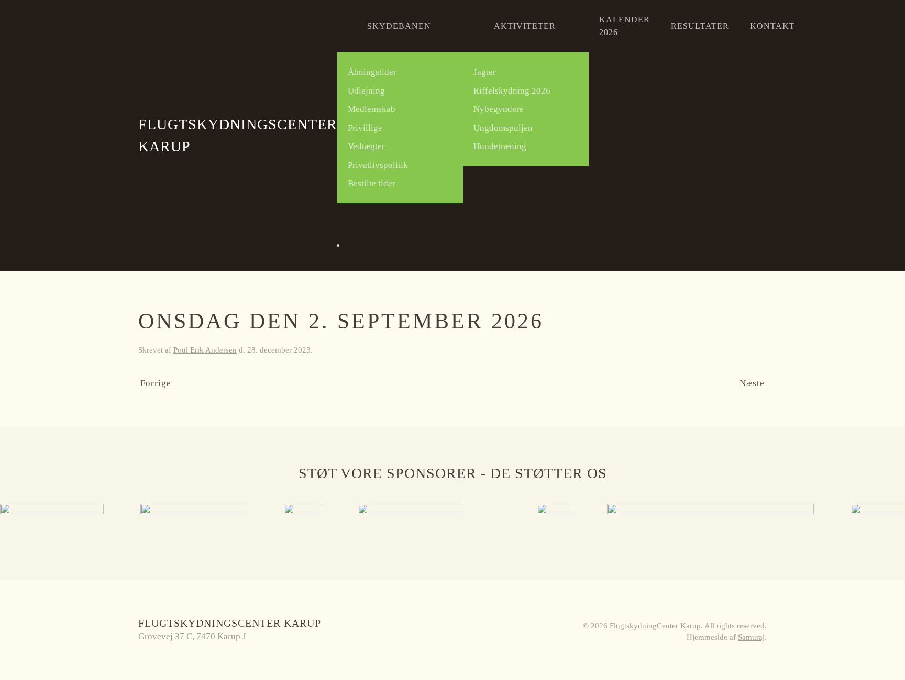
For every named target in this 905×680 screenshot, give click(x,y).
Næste (752, 383)
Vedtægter (366, 146)
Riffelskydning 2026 (511, 91)
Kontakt (772, 25)
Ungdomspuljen (503, 128)
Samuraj (751, 637)
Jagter (484, 72)
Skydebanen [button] (399, 25)
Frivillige (365, 128)
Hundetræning (499, 146)
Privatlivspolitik (378, 165)
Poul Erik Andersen (205, 350)
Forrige (155, 383)
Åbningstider (372, 72)
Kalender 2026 (624, 26)
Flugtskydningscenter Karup (237, 135)
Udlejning (366, 91)
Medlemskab (371, 109)
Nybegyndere (498, 109)
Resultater (700, 25)
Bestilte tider (371, 183)
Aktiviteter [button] (525, 25)
